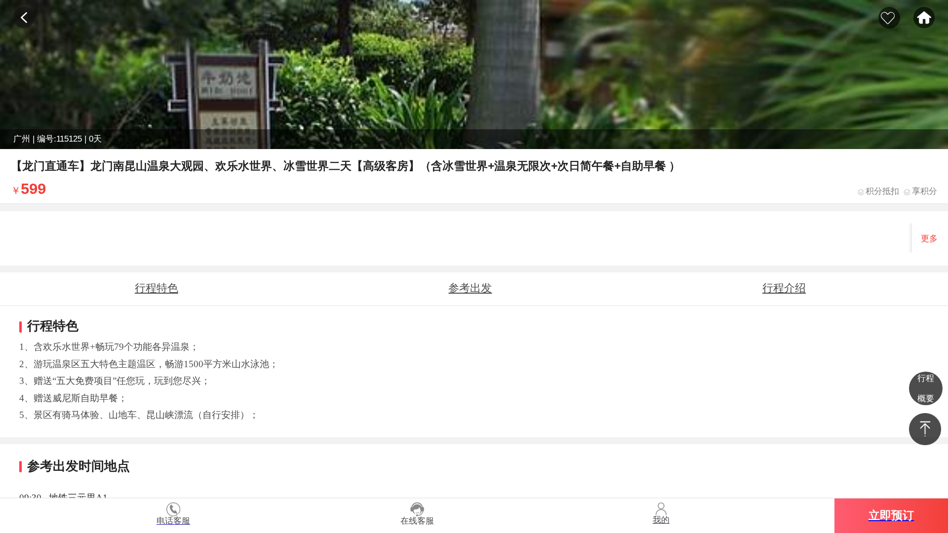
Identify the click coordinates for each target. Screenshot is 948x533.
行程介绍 (784, 288)
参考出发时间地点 (470, 293)
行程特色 (156, 288)
